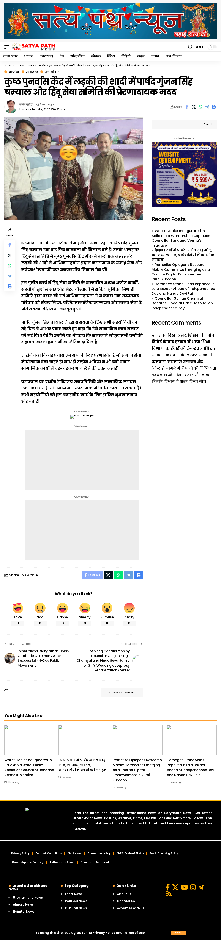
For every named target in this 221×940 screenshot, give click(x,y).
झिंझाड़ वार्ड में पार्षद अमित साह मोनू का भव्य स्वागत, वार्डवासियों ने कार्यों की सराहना (184, 255)
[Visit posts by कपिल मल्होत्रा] (10, 106)
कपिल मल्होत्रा (26, 104)
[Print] (214, 106)
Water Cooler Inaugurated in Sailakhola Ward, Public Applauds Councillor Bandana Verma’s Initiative (181, 238)
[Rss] (169, 893)
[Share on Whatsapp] (200, 106)
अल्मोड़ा (14, 71)
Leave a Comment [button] (123, 692)
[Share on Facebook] (187, 106)
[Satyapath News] (33, 46)
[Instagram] (193, 887)
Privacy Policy (104, 933)
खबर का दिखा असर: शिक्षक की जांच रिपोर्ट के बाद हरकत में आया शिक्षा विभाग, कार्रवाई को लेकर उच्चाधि (183, 342)
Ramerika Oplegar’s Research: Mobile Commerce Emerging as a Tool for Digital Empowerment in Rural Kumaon (181, 272)
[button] (178, 933)
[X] (175, 887)
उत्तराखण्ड (32, 71)
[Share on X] (194, 106)
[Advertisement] (82, 460)
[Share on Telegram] (207, 106)
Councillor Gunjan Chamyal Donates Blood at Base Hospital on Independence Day (182, 303)
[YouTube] (184, 887)
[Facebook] (168, 887)
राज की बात (52, 71)
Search (208, 124)
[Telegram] (201, 887)
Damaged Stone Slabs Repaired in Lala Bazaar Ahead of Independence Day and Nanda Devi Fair (183, 289)
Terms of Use (134, 933)
